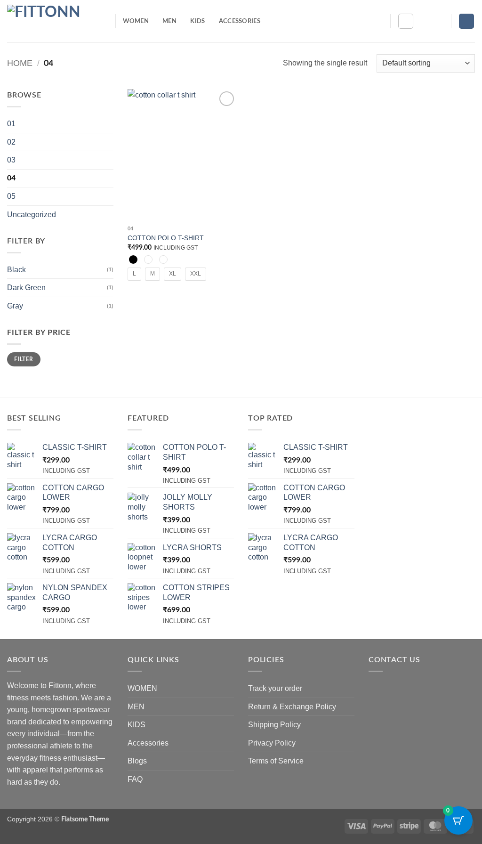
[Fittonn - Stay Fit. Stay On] (54, 21)
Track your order (275, 688)
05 (11, 196)
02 (11, 142)
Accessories (239, 21)
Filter (23, 359)
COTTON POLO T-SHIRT (166, 238)
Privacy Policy (272, 743)
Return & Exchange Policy (292, 707)
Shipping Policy (274, 725)
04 (11, 178)
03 (11, 160)
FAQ (135, 779)
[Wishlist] (424, 21)
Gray (15, 306)
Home (19, 63)
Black (16, 270)
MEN (169, 21)
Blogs (137, 761)
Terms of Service (276, 761)
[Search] (405, 21)
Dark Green (26, 288)
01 (11, 124)
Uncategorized (31, 215)
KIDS (197, 21)
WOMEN (136, 21)
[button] (439, 21)
